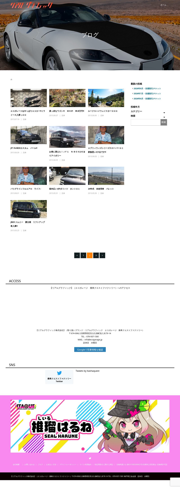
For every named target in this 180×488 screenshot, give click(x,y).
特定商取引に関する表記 (104, 464)
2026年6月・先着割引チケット (147, 98)
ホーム (163, 5)
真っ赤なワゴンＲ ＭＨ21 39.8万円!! (66, 111)
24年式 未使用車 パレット (101, 188)
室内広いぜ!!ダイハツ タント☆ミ (64, 188)
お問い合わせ (29, 464)
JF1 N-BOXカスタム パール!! (24, 148)
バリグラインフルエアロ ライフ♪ (26, 188)
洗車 (24, 119)
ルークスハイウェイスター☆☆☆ (103, 111)
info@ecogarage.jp (93, 339)
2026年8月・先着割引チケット (147, 88)
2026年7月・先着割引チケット (147, 93)
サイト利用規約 (85, 464)
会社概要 (17, 464)
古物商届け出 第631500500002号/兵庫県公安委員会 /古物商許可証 (141, 464)
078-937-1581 (92, 336)
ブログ (40, 464)
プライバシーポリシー (67, 464)
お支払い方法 (51, 464)
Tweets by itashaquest (87, 370)
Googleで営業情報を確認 (90, 349)
